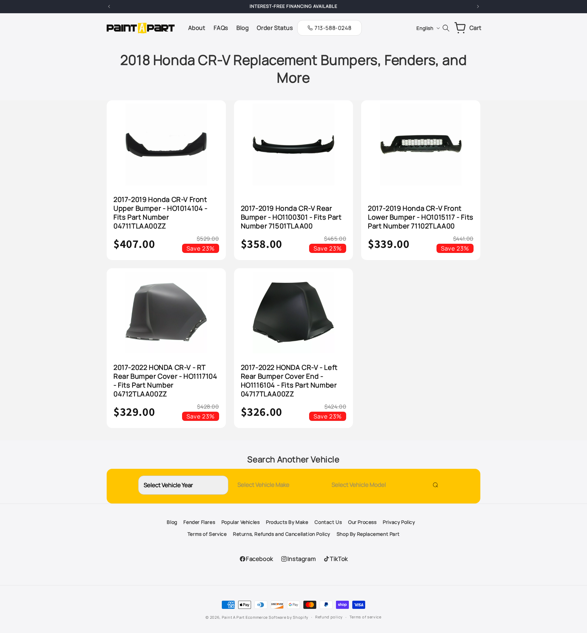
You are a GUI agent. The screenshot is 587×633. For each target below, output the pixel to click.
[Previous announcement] (109, 6)
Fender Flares (199, 522)
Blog (172, 522)
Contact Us (328, 522)
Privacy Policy (399, 522)
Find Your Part (434, 485)
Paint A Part (233, 617)
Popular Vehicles (240, 522)
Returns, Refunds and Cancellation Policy (281, 534)
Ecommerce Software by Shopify (277, 617)
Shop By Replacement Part (368, 534)
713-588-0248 (333, 28)
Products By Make (287, 522)
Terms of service (365, 616)
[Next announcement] (477, 6)
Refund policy (329, 616)
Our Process (362, 522)
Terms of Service (207, 534)
